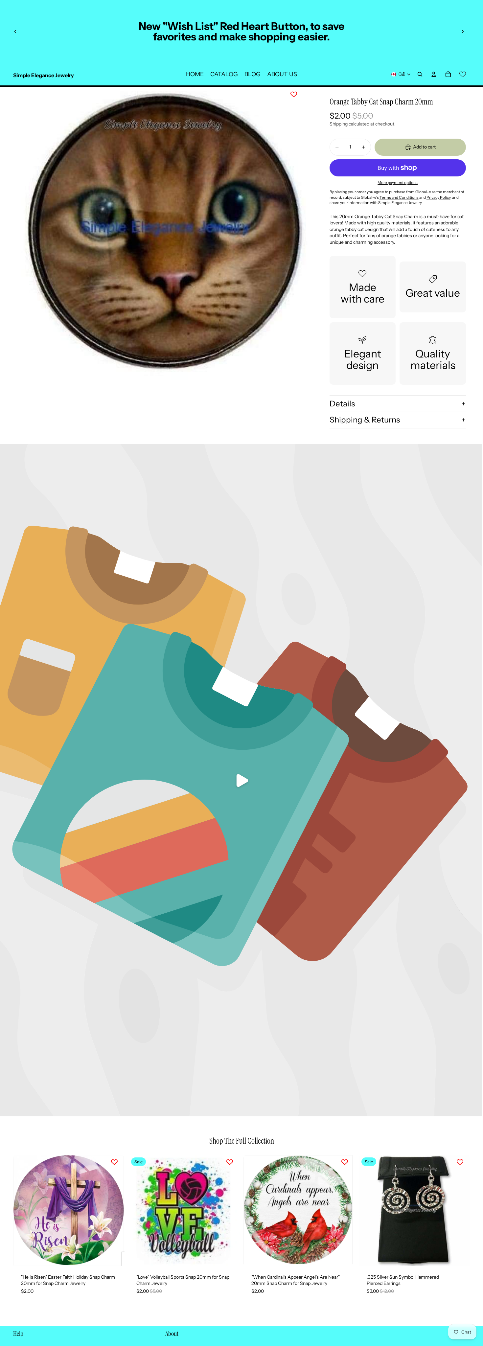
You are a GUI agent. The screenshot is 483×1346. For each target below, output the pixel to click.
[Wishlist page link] (462, 74)
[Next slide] (462, 31)
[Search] (420, 74)
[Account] (433, 74)
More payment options (398, 182)
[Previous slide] (15, 31)
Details (342, 403)
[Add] (114, 1256)
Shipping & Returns (365, 419)
